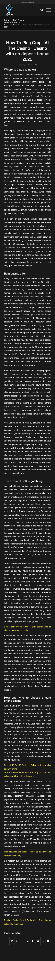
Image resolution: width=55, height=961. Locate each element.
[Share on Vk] (37, 941)
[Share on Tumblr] (32, 941)
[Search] (40, 10)
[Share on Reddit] (43, 941)
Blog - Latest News (14, 19)
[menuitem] (40, 10)
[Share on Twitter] (12, 941)
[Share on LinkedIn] (27, 941)
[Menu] (47, 10)
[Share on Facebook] (6, 941)
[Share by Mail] (48, 941)
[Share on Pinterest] (22, 941)
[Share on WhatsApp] (17, 941)
